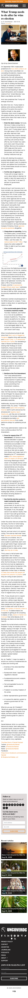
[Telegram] (15, 805)
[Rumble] (17, 805)
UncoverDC (10, 5)
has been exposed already (12, 535)
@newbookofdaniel (13, 744)
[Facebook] (4, 805)
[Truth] (20, 805)
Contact (4, 944)
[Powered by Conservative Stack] (15, 991)
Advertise (5, 947)
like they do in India (11, 550)
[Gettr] (23, 805)
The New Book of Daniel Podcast (12, 742)
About (3, 958)
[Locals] (4, 808)
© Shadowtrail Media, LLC (9, 757)
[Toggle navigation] (24, 6)
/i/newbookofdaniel (12, 746)
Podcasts (5, 952)
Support (4, 960)
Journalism (5, 950)
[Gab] (12, 805)
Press (3, 955)
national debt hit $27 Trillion (13, 242)
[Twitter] (7, 805)
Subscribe (14, 831)
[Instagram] (9, 805)
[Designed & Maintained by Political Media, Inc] (13, 991)
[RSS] (7, 808)
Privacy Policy (7, 941)
